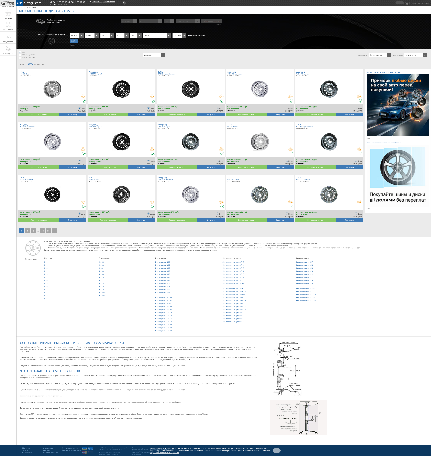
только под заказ (28, 55)
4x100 (101, 262)
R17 (45, 277)
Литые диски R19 (162, 280)
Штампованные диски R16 (233, 271)
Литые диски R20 (162, 283)
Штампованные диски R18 (233, 277)
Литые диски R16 (162, 271)
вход (414, 3)
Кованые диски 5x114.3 (306, 294)
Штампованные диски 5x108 (234, 300)
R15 (45, 271)
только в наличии (28, 57)
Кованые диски (302, 258)
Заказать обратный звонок (103, 2)
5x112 (101, 280)
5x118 (101, 286)
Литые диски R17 (162, 274)
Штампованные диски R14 (233, 265)
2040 (42, 231)
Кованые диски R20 (304, 271)
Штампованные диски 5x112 (234, 306)
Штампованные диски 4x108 (234, 291)
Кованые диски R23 (304, 280)
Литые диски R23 (162, 292)
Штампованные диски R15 (233, 268)
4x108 (101, 265)
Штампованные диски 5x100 (234, 297)
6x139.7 (102, 295)
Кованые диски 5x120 (305, 297)
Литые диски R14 (162, 265)
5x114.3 (102, 283)
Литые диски (160, 258)
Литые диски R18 (162, 277)
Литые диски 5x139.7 (164, 328)
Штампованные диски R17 (233, 274)
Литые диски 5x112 (163, 316)
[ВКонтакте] (124, 3)
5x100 (101, 271)
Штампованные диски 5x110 (234, 303)
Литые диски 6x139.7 (164, 331)
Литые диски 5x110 (163, 313)
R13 (45, 265)
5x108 (101, 274)
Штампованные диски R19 (233, 280)
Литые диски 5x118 (163, 322)
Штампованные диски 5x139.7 (234, 319)
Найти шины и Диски (211, 21)
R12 (45, 262)
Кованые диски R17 (304, 262)
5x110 (101, 277)
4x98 (101, 268)
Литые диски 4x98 (163, 303)
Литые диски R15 (162, 268)
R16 (45, 274)
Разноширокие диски (197, 35)
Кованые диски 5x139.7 (306, 300)
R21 (45, 289)
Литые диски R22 (162, 289)
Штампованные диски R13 (233, 262)
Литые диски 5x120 (163, 325)
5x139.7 (102, 292)
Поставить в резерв (39, 114)
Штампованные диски (231, 258)
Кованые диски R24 (304, 283)
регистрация (423, 3)
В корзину (72, 114)
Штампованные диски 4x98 (233, 294)
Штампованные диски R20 (233, 283)
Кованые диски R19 (304, 268)
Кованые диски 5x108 (305, 288)
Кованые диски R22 (304, 277)
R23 (45, 295)
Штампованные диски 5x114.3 (234, 310)
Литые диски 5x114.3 (164, 319)
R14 (45, 268)
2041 (48, 231)
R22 (45, 292)
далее (368, 138)
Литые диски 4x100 (163, 297)
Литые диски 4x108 (163, 300)
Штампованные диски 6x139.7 (234, 322)
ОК (277, 450)
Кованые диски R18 (304, 265)
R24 (45, 298)
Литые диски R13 (162, 262)
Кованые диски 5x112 (305, 291)
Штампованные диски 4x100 (234, 288)
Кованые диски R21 (304, 274)
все (23, 52)
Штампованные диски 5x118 (234, 313)
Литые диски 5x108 (163, 310)
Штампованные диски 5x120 (234, 316)
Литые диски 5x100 (163, 306)
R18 (45, 280)
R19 (45, 283)
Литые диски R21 (162, 286)
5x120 (101, 289)
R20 (45, 286)
